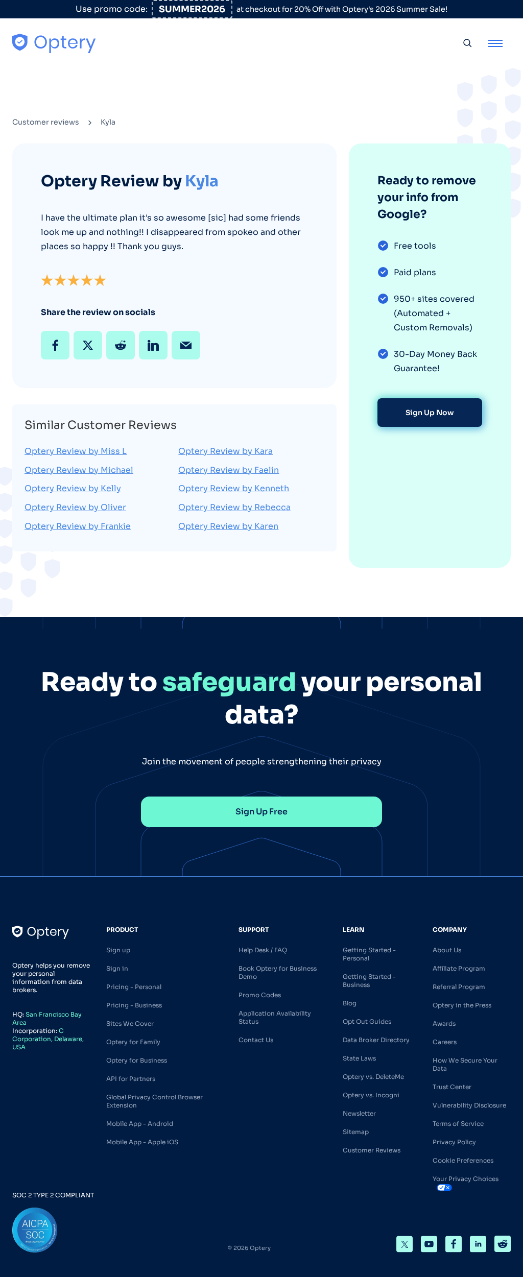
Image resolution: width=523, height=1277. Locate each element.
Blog (349, 1003)
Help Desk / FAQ (263, 950)
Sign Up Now (430, 412)
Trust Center (452, 1087)
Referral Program (459, 987)
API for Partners (130, 1078)
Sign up (118, 950)
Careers (445, 1042)
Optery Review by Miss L (76, 451)
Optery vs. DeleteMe (373, 1076)
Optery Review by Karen (228, 526)
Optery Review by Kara (225, 451)
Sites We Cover (130, 1023)
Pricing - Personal (133, 987)
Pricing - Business (134, 1005)
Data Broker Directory (376, 1040)
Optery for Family (133, 1042)
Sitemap (356, 1132)
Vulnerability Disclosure (469, 1105)
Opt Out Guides (367, 1021)
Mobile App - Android (139, 1123)
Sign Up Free (261, 811)
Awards (444, 1023)
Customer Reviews (371, 1150)
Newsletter (359, 1113)
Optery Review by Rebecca (234, 507)
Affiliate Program (459, 968)
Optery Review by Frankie (78, 526)
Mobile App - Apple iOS (142, 1142)
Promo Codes (260, 995)
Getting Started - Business (369, 981)
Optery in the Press (462, 1005)
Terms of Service (458, 1123)
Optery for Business (136, 1060)
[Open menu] (495, 43)
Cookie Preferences (463, 1160)
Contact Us (256, 1040)
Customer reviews (45, 122)
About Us (447, 950)
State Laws (359, 1058)
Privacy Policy (454, 1142)
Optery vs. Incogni (371, 1095)
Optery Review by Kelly (73, 488)
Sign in (117, 968)
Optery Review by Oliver (75, 507)
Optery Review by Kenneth (233, 488)
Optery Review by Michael (79, 470)
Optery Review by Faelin (228, 470)
